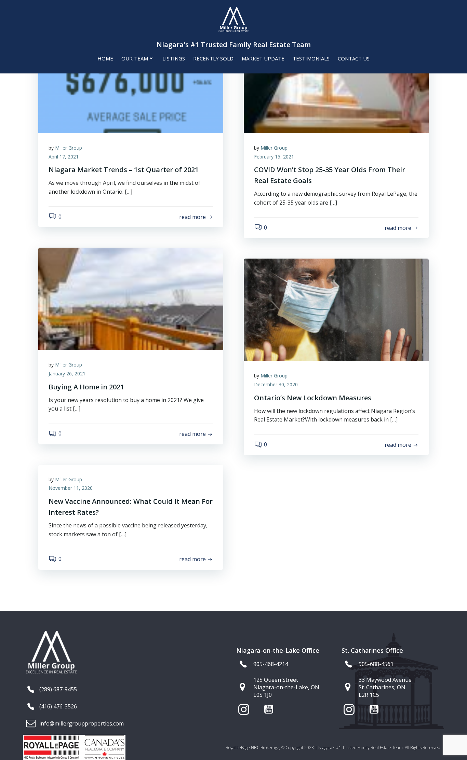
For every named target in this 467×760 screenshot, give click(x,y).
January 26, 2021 (67, 373)
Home (105, 58)
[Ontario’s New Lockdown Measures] (336, 309)
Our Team (134, 58)
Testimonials (311, 58)
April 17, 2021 (64, 156)
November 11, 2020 (71, 488)
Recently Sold (213, 58)
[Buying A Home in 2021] (130, 298)
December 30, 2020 (276, 384)
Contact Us (354, 58)
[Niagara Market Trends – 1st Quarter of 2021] (130, 81)
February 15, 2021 (274, 156)
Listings (173, 58)
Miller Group (68, 147)
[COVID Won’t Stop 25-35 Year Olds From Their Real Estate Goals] (336, 81)
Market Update (263, 58)
